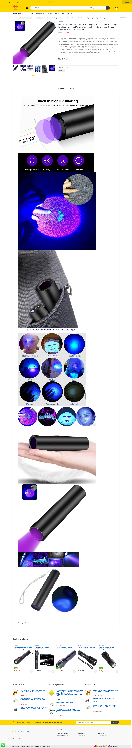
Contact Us (69, 13)
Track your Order (102, 735)
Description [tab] (61, 89)
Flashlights (39, 18)
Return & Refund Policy (63, 735)
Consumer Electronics (25, 18)
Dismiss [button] (127, 2)
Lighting (50, 13)
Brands (57, 13)
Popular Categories (39, 13)
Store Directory (81, 733)
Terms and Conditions (62, 733)
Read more (31, 671)
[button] (54, 23)
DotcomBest (37, 746)
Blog (63, 13)
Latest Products (82, 735)
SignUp (115, 722)
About (31, 13)
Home (14, 18)
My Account (101, 733)
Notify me (61, 70)
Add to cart (74, 671)
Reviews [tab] (71, 89)
